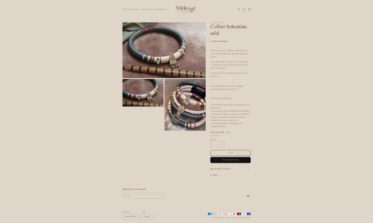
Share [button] (215, 175)
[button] (239, 9)
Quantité (213, 140)
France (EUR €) (130, 217)
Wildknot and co (221, 218)
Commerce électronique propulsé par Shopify (238, 218)
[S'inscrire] (161, 196)
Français (147, 217)
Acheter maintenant (230, 160)
